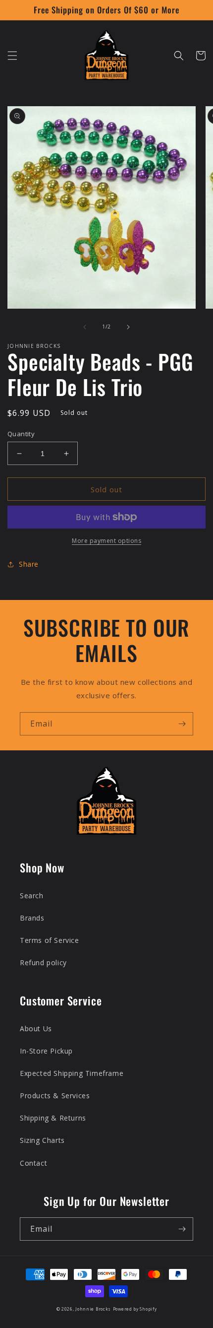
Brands (32, 918)
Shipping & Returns (53, 1118)
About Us (36, 1028)
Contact (33, 1163)
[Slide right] (128, 327)
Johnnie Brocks (93, 1309)
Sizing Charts (42, 1140)
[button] (12, 55)
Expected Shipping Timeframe (71, 1073)
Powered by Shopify (135, 1309)
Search (32, 895)
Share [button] (29, 564)
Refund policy (43, 962)
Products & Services (55, 1095)
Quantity (21, 433)
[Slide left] (85, 327)
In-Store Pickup (46, 1051)
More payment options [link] (106, 540)
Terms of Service (49, 940)
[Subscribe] (182, 723)
